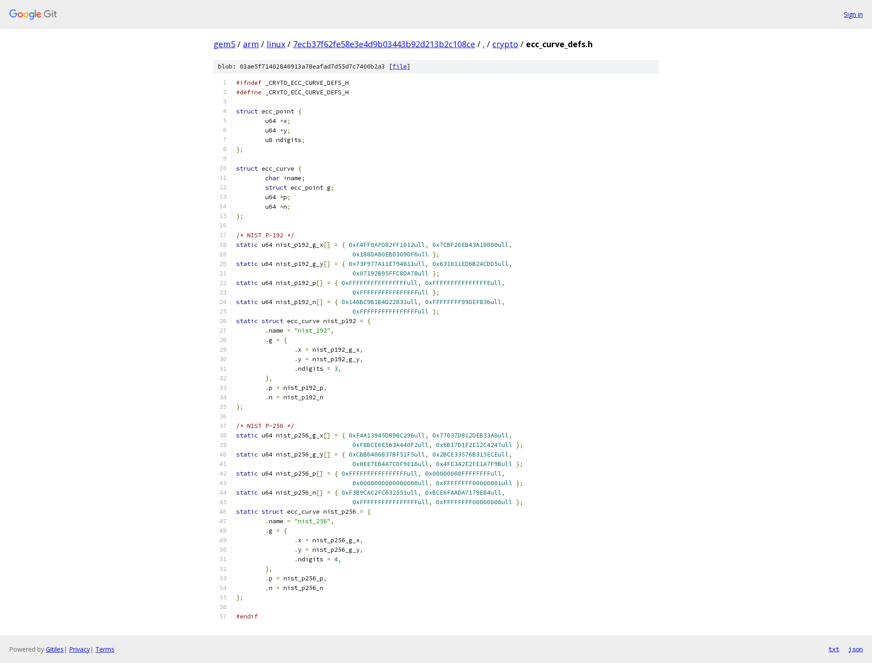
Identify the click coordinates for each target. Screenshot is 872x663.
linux (276, 44)
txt (833, 649)
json (855, 649)
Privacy (79, 649)
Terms (104, 649)
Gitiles (55, 649)
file (399, 66)
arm (251, 44)
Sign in (853, 14)
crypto (505, 44)
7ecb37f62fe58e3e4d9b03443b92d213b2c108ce (384, 44)
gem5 (224, 44)
